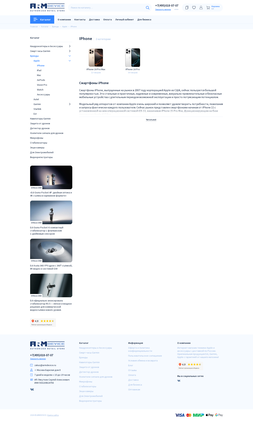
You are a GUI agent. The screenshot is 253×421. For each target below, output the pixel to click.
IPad (39, 70)
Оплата (107, 19)
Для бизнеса (144, 19)
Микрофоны (36, 137)
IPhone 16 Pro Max (96, 69)
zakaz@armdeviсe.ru (45, 365)
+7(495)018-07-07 (166, 5)
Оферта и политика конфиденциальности (140, 349)
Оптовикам (134, 389)
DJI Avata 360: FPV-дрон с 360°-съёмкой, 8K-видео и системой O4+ (51, 267)
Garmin (37, 104)
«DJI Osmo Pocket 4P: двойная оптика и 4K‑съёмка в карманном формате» (51, 194)
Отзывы (132, 370)
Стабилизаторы (38, 142)
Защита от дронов (40, 123)
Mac (39, 75)
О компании (64, 19)
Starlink (37, 108)
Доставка (94, 19)
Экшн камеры (37, 147)
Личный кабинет (124, 19)
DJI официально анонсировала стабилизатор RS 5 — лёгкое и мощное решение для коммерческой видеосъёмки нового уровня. (51, 305)
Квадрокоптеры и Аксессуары (46, 46)
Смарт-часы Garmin (40, 51)
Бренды (34, 55)
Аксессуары (43, 94)
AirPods (41, 80)
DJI (35, 113)
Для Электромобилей (42, 152)
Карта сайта (53, 415)
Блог (130, 365)
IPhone (40, 65)
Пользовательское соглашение (145, 355)
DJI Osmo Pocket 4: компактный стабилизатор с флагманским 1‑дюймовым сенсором (46, 230)
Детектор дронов (40, 128)
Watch (40, 89)
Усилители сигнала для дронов (46, 133)
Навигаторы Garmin (40, 118)
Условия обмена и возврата (143, 360)
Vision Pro (42, 84)
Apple (37, 60)
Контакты (80, 19)
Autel (36, 99)
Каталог (45, 19)
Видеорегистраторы (41, 157)
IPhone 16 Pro (133, 69)
